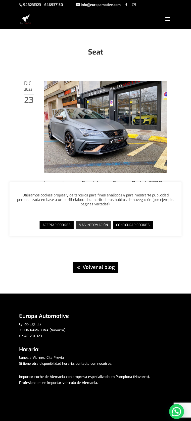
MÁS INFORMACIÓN (93, 225)
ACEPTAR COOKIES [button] (57, 225)
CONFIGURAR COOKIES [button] (133, 225)
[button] (176, 411)
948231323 (32, 4)
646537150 (53, 4)
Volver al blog (99, 267)
